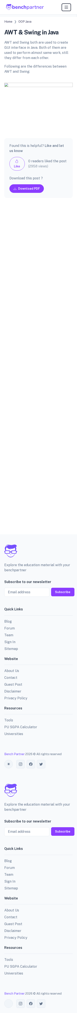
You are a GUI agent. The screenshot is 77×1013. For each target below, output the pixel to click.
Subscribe (62, 592)
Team (8, 635)
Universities (13, 734)
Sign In (9, 642)
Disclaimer (12, 691)
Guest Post (13, 684)
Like (17, 166)
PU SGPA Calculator (20, 727)
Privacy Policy (15, 698)
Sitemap (11, 649)
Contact (10, 678)
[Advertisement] (38, 369)
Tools (8, 720)
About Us (11, 671)
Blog (8, 621)
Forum (9, 628)
